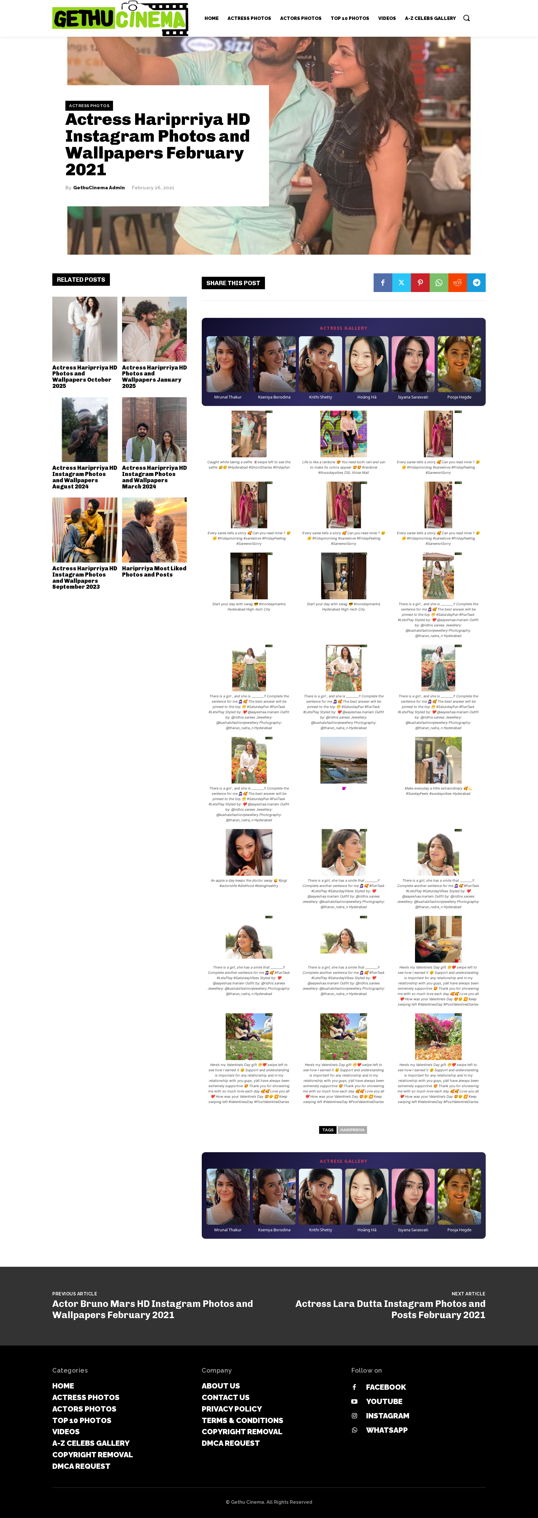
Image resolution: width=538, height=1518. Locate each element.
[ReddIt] (457, 282)
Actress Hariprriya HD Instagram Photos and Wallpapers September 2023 (84, 577)
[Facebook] (383, 282)
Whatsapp (387, 1430)
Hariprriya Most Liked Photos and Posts (154, 571)
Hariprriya (352, 1130)
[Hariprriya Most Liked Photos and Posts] (154, 530)
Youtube (384, 1401)
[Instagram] (354, 1416)
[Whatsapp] (354, 1430)
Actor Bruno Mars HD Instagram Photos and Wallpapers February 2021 (152, 1309)
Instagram (387, 1415)
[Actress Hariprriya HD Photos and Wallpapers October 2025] (84, 329)
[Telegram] (476, 282)
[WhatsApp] (439, 282)
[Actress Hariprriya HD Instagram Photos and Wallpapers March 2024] (154, 429)
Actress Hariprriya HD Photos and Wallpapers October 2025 (84, 376)
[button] (466, 17)
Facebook (386, 1387)
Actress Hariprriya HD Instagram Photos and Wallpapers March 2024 (154, 477)
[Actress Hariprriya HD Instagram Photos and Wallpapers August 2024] (84, 429)
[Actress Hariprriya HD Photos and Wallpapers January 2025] (154, 329)
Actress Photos (89, 105)
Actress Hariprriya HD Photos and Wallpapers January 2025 (154, 376)
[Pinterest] (420, 282)
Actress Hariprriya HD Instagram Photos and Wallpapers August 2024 (84, 477)
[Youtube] (354, 1401)
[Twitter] (401, 282)
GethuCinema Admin (99, 188)
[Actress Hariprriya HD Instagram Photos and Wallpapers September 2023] (84, 530)
